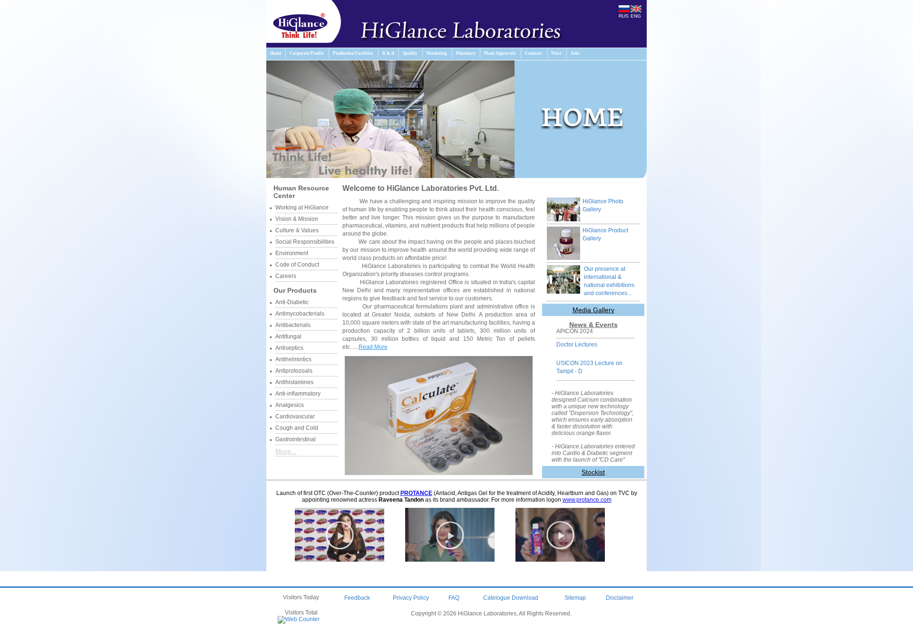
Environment (291, 253)
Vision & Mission (296, 219)
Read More (373, 347)
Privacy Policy (411, 597)
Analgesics (289, 405)
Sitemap (575, 597)
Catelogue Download (510, 597)
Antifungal (288, 336)
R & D (388, 53)
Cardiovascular (295, 416)
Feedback (357, 597)
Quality (410, 53)
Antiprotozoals (293, 370)
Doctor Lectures (576, 338)
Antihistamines (294, 382)
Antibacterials (293, 325)
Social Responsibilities (304, 241)
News (556, 53)
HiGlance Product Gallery (605, 234)
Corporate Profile (307, 53)
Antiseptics (289, 348)
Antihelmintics (293, 359)
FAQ (453, 597)
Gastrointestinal (295, 439)
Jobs (575, 53)
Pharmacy (466, 53)
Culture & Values (297, 230)
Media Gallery (593, 310)
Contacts (533, 53)
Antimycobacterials (299, 313)
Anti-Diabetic (292, 302)
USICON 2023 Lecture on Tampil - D (589, 361)
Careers (285, 276)
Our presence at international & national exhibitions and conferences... (609, 281)
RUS (624, 16)
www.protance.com (587, 499)
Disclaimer (619, 597)
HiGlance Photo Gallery (603, 205)
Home (276, 53)
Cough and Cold (296, 428)
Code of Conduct (297, 264)
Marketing (437, 53)
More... (286, 451)
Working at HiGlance (302, 207)
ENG (636, 16)
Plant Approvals (500, 53)
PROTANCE (416, 493)
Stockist (593, 472)
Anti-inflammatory (298, 393)
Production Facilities (353, 53)
